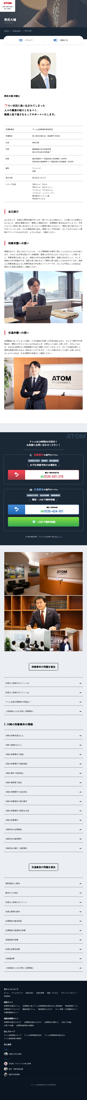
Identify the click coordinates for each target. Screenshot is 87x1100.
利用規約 (7, 996)
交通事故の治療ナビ (52, 1022)
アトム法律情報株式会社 (33, 1035)
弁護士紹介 (16, 31)
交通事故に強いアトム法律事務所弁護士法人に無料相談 (42, 1006)
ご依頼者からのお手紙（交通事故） (19, 968)
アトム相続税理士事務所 (12, 1038)
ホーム (6, 993)
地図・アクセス (52, 993)
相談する (64, 40)
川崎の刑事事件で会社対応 (16, 792)
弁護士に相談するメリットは (17, 683)
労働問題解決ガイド (11, 1012)
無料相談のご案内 (12, 883)
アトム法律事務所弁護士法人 (55, 1035)
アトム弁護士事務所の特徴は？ (18, 702)
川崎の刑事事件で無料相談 (16, 764)
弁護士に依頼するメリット (16, 902)
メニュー (29, 40)
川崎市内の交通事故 (13, 829)
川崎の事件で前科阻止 (14, 773)
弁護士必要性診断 (12, 949)
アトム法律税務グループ (12, 1035)
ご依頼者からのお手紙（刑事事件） (19, 711)
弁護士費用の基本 (12, 912)
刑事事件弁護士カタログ (12, 1022)
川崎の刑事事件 (11, 820)
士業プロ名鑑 (8, 1025)
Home (6, 31)
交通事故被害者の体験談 (25, 1025)
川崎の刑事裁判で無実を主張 (17, 811)
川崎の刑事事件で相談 (14, 754)
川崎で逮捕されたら (13, 745)
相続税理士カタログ (45, 1009)
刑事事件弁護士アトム (12, 1006)
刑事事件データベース (12, 1009)
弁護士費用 (40, 993)
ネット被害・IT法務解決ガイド (66, 1009)
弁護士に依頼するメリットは (17, 692)
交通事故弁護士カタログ (33, 1022)
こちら (60, 537)
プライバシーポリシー (69, 993)
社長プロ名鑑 (66, 1022)
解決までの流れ (11, 893)
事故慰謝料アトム (71, 1006)
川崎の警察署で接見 (13, 782)
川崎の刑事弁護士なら (14, 736)
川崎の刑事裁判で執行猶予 (16, 801)
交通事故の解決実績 (13, 921)
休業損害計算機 (11, 940)
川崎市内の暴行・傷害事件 (16, 848)
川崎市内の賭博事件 (13, 839)
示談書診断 (9, 959)
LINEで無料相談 (46, 522)
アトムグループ (17, 993)
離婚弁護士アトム (29, 1009)
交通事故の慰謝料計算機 (15, 930)
